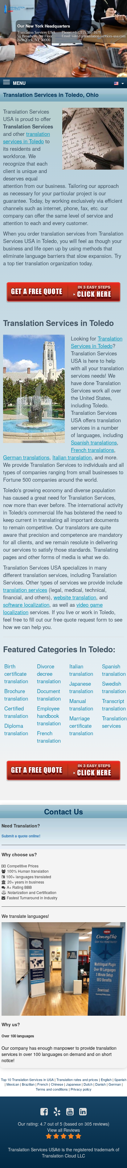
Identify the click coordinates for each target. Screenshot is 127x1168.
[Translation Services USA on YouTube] (70, 1113)
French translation (49, 736)
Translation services (114, 721)
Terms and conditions (52, 1089)
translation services (25, 589)
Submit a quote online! (21, 836)
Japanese (73, 1084)
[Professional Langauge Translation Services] (14, 8)
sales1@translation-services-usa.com (98, 36)
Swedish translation (114, 687)
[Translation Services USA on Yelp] (57, 1113)
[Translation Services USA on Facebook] (44, 1113)
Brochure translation (16, 694)
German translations (26, 457)
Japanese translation (81, 687)
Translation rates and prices (77, 1079)
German (115, 1084)
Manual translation (81, 704)
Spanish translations (94, 442)
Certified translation (16, 712)
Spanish (120, 1079)
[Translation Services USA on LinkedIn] (83, 1113)
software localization (26, 604)
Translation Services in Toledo (96, 342)
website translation (75, 597)
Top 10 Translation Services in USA (27, 1079)
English (106, 1079)
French (42, 1084)
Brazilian (28, 1084)
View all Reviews (63, 1130)
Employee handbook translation (49, 716)
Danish (100, 1084)
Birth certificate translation (16, 673)
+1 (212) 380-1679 (87, 32)
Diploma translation (16, 729)
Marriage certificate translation (81, 725)
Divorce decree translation (49, 673)
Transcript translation (114, 704)
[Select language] (118, 82)
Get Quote (63, 292)
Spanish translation (114, 669)
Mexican (12, 1084)
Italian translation (72, 457)
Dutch (88, 1084)
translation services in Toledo (26, 137)
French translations (92, 450)
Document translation (49, 694)
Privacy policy (81, 1089)
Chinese (57, 1084)
